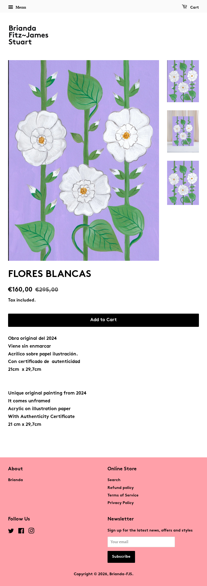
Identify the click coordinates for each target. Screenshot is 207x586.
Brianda (15, 480)
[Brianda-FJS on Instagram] (31, 532)
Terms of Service (123, 495)
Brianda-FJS (120, 574)
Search (114, 480)
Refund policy (121, 488)
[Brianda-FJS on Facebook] (21, 532)
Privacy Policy (121, 503)
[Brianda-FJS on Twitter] (11, 532)
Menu (20, 7)
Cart (194, 7)
